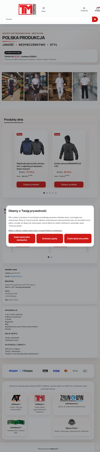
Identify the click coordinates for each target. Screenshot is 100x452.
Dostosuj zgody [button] (49, 238)
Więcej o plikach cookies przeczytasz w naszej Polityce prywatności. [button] (35, 230)
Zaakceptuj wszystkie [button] (78, 238)
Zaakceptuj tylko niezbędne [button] (22, 238)
